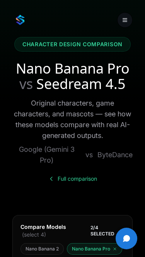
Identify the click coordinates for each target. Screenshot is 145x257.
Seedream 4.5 (81, 83)
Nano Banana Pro (73, 68)
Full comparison (77, 178)
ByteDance (115, 155)
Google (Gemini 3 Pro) (47, 154)
